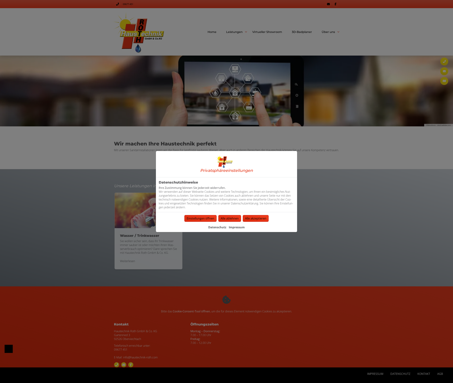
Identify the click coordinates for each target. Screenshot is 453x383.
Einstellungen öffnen (200, 218)
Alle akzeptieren (255, 218)
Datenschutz (217, 227)
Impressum (237, 227)
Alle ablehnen (230, 218)
